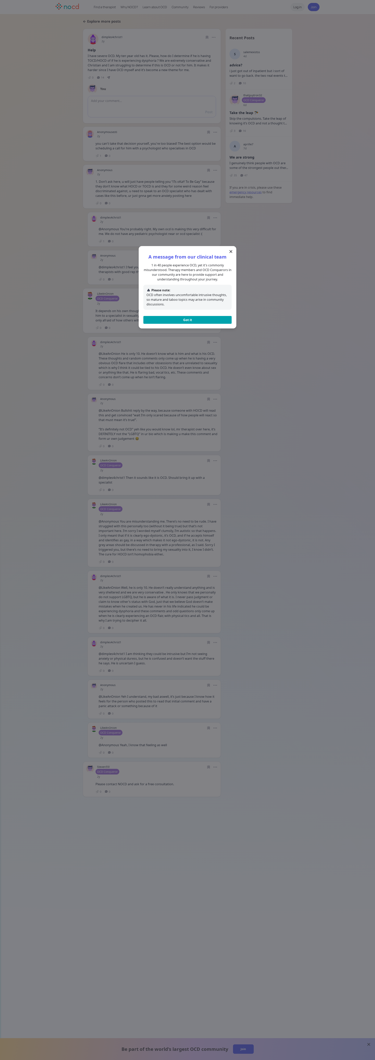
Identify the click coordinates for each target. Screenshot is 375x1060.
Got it (187, 320)
